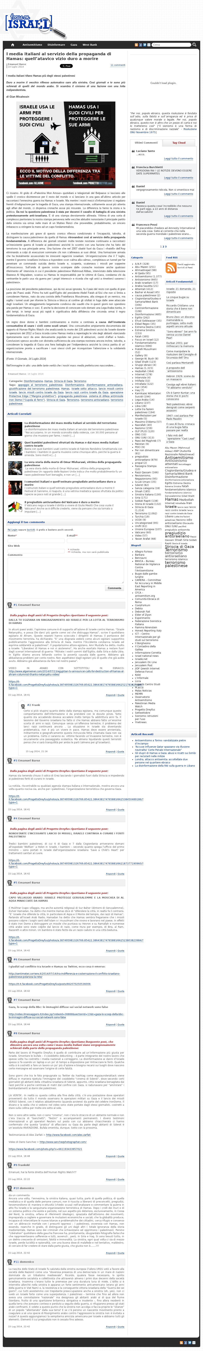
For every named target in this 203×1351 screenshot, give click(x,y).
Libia (138, 406)
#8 (15, 1033)
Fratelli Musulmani (145, 349)
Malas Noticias (143, 690)
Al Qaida (140, 273)
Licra (138, 681)
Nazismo (181, 519)
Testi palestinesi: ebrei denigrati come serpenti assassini (180, 407)
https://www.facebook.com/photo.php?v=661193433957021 (45, 1149)
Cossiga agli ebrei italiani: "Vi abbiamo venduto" (181, 386)
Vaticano (140, 532)
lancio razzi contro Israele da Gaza (86, 392)
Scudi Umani (142, 482)
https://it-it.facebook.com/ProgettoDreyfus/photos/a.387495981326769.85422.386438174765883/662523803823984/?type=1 (76, 940)
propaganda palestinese (72, 396)
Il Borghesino (142, 643)
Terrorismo (80, 381)
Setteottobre (142, 712)
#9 (15, 1165)
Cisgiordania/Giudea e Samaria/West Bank (180, 472)
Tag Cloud (179, 142)
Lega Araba (141, 399)
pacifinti (182, 526)
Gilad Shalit (188, 496)
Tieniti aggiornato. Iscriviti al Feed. (186, 266)
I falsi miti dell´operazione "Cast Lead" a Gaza (180, 438)
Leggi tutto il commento (178, 158)
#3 (15, 760)
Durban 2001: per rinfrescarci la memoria (180, 345)
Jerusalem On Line (146, 662)
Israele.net (141, 659)
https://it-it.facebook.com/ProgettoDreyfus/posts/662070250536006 (50, 984)
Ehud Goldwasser (145, 320)
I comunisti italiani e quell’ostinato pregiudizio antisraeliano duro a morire (70, 483)
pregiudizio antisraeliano (177, 534)
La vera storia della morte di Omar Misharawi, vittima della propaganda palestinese (73, 464)
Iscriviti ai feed (136, 44)
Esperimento (142, 618)
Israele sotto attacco (84, 388)
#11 (16, 1261)
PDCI (138, 447)
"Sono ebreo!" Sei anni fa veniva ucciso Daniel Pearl (181, 334)
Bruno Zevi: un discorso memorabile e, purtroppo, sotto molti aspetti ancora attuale (180, 322)
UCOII (138, 519)
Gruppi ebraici (143, 365)
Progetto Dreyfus (145, 709)
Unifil (138, 526)
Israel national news (147, 656)
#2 (29, 705)
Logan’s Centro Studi (147, 684)
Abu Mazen (141, 267)
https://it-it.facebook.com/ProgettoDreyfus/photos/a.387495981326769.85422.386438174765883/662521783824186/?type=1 (76, 684)
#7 (15, 999)
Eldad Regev (142, 324)
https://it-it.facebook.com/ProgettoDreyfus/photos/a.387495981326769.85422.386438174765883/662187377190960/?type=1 (76, 863)
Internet (170, 503)
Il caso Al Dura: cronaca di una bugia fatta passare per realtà (180, 427)
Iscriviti (31, 530)
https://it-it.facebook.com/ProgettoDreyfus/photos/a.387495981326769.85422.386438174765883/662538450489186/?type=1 (76, 799)
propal (139, 463)
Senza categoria (144, 488)
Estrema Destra (182, 483)
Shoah (178, 540)
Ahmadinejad (143, 270)
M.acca (139, 687)
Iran (189, 503)
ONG (137, 434)
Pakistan (140, 444)
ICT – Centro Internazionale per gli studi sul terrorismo (147, 637)
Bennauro (141, 558)
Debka (139, 608)
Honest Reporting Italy (148, 630)
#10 (16, 1188)
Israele (171, 507)
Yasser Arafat (142, 538)
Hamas (48, 381)
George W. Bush (144, 358)
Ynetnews (141, 722)
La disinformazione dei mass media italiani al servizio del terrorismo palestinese (70, 425)
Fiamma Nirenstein (146, 627)
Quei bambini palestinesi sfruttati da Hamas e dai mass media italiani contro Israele (72, 444)
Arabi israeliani (143, 282)
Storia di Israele (179, 543)
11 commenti (118, 65)
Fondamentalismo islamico (178, 493)
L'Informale (141, 678)
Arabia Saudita (143, 286)
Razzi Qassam (143, 472)
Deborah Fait (142, 611)
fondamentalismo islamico (180, 489)
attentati (171, 464)
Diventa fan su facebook (140, 44)
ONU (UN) (171, 526)
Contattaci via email (148, 44)
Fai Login (12, 530)
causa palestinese (145, 295)
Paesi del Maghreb (145, 440)
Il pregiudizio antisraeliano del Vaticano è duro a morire (62, 502)
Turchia (139, 516)
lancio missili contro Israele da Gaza (41, 392)
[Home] (12, 45)
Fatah (185, 486)
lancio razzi (183, 507)
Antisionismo (176, 461)
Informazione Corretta (148, 652)
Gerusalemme (173, 496)
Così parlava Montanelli (179, 362)
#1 (15, 604)
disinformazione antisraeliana (104, 385)
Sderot (139, 485)
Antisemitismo (179, 457)
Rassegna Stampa (145, 466)
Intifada (139, 380)
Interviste (140, 377)
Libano (169, 516)
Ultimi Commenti (146, 142)
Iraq (137, 390)
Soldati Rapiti (143, 501)
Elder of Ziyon (143, 614)
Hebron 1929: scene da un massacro (180, 378)
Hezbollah (186, 499)
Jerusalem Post (143, 665)
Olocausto (188, 523)
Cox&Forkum (142, 605)
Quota (121, 695)
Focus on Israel (144, 339)
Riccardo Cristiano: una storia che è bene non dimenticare (180, 308)
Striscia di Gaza (63, 381)
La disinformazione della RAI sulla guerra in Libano (165, 765)
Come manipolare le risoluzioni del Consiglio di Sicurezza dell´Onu (181, 354)
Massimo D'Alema (145, 422)
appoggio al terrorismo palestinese (40, 385)
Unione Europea (144, 529)
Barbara (139, 554)
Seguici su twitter (144, 44)
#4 (15, 818)
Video (138, 535)
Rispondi (111, 695)
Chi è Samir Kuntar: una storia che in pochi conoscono (180, 396)
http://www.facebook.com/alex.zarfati (68, 1135)
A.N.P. (138, 263)
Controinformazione (146, 308)
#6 (15, 959)
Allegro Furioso (143, 551)
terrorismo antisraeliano (95, 400)
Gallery (139, 355)
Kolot (138, 675)
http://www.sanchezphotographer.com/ (63, 1142)
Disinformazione (33, 381)
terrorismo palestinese (176, 564)
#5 (15, 882)
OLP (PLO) (141, 431)
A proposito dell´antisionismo (175, 370)
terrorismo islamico (176, 559)
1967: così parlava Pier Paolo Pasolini (179, 417)
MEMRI (139, 693)
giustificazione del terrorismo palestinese (34, 388)
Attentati (140, 289)
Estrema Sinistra (173, 486)
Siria (185, 540)
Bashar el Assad (144, 292)
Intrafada (180, 503)
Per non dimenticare (147, 450)
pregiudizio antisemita (177, 529)
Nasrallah (140, 425)
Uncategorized (143, 523)
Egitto (168, 483)
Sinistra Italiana (144, 494)
